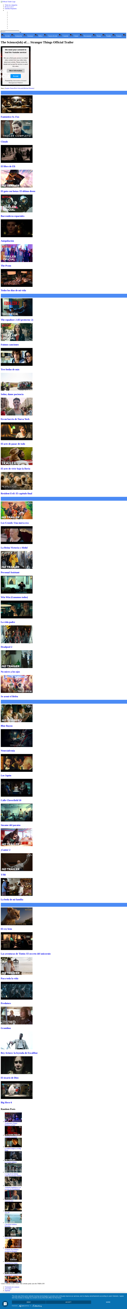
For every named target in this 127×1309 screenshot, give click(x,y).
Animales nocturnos (11, 1137)
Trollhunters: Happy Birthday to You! (11, 1124)
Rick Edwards (18, 88)
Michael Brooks (29, 88)
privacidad (8, 1289)
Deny (29, 1302)
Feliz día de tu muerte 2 (12, 1275)
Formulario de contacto (12, 1287)
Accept (15, 76)
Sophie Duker (9, 88)
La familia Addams (11, 1162)
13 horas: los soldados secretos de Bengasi (12, 1250)
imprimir (7, 1290)
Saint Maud (8, 1238)
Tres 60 (7, 1212)
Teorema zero (9, 1201)
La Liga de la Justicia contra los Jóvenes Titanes (13, 1174)
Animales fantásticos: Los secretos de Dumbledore (13, 1188)
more (108, 1302)
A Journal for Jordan (11, 1263)
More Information (15, 70)
